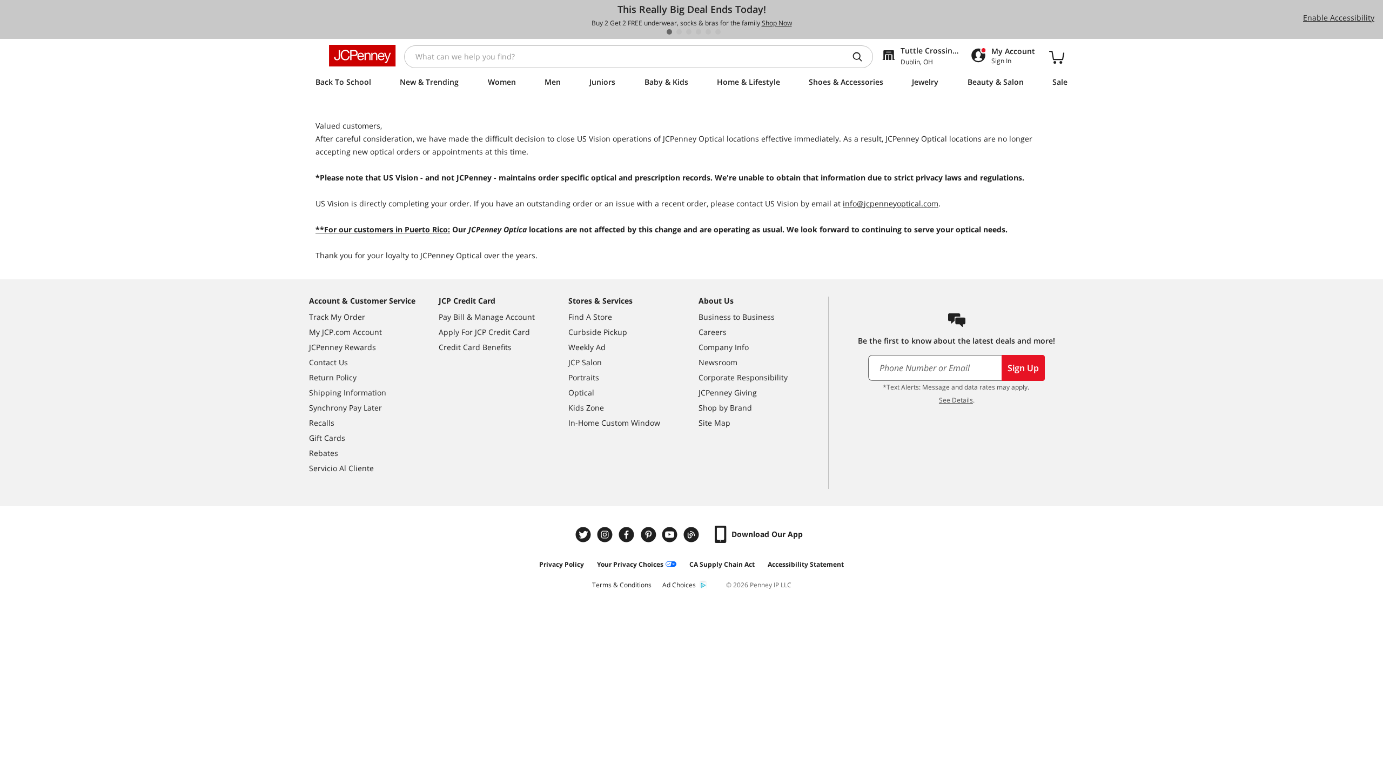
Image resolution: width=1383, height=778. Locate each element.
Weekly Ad (587, 347)
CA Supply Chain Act (722, 564)
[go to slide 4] (698, 32)
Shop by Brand (725, 408)
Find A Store (590, 317)
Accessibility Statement (806, 564)
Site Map (714, 423)
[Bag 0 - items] (1057, 57)
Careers (713, 332)
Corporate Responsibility (743, 377)
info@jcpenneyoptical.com (890, 203)
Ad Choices (679, 584)
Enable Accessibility (1338, 17)
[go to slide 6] (718, 32)
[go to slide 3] (689, 32)
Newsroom (718, 362)
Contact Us (328, 362)
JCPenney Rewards (342, 347)
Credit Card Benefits (475, 347)
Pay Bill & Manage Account (487, 317)
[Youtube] (671, 534)
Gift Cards (327, 438)
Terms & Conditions (622, 584)
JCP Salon (585, 362)
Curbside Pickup (597, 332)
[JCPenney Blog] (692, 534)
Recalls (321, 423)
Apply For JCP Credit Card (484, 332)
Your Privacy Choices (630, 564)
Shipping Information (347, 392)
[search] (861, 57)
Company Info (724, 347)
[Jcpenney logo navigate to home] (362, 55)
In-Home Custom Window (614, 423)
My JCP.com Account (345, 332)
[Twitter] (584, 534)
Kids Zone (586, 408)
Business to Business (737, 317)
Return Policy (333, 377)
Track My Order (337, 317)
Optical (581, 392)
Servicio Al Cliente (341, 468)
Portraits (583, 377)
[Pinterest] (649, 534)
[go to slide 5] (708, 32)
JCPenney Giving (728, 392)
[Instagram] (606, 534)
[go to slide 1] (669, 32)
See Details (956, 400)
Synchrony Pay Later (345, 408)
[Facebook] (628, 534)
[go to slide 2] (679, 32)
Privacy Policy (561, 564)
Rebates (323, 453)
